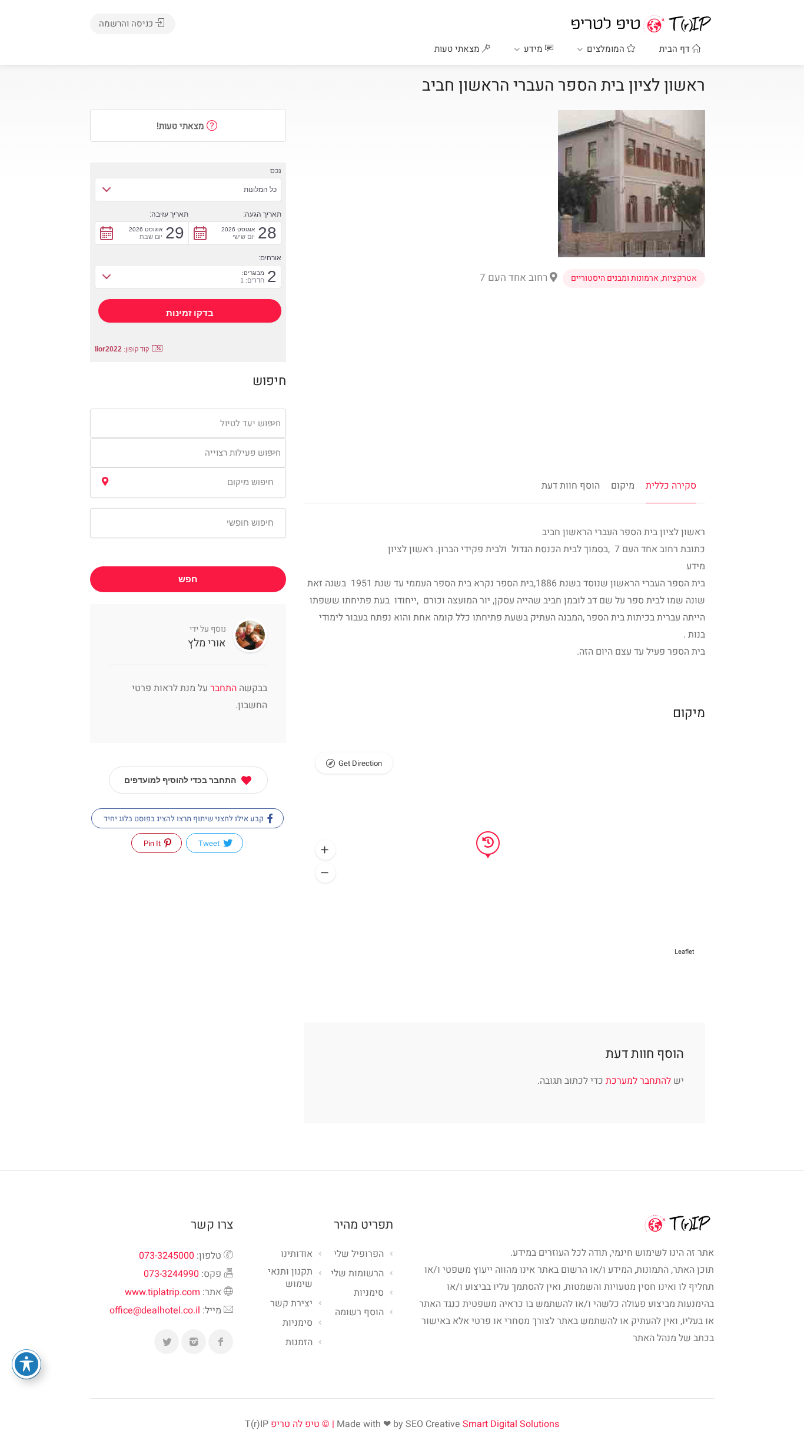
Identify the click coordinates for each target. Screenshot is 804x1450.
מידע (534, 48)
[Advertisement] (504, 379)
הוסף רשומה (359, 1312)
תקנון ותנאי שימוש (290, 1278)
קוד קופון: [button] (122, 349)
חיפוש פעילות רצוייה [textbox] (243, 452)
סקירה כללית (671, 486)
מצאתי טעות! (182, 126)
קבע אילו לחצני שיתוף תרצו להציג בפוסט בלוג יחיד (184, 818)
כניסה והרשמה (127, 23)
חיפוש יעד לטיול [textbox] (250, 423)
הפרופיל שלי (359, 1254)
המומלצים (607, 48)
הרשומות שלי (357, 1273)
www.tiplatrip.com (162, 1292)
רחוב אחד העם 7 (515, 277)
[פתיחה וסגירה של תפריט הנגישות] (26, 1364)
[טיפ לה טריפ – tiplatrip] (641, 23)
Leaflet (685, 952)
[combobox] (188, 423)
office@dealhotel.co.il (154, 1310)
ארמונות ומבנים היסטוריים (615, 278)
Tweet (209, 843)
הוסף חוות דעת (570, 486)
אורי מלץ (207, 643)
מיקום (622, 486)
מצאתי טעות (458, 48)
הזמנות (299, 1342)
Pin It (153, 843)
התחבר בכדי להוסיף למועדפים (180, 780)
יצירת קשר (291, 1304)
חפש (188, 579)
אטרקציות (679, 278)
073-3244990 (171, 1274)
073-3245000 (166, 1256)
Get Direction (360, 763)
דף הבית (675, 48)
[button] (325, 850)
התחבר (222, 688)
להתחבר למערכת (638, 1081)
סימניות (298, 1323)
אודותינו (297, 1254)
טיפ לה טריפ (295, 1424)
